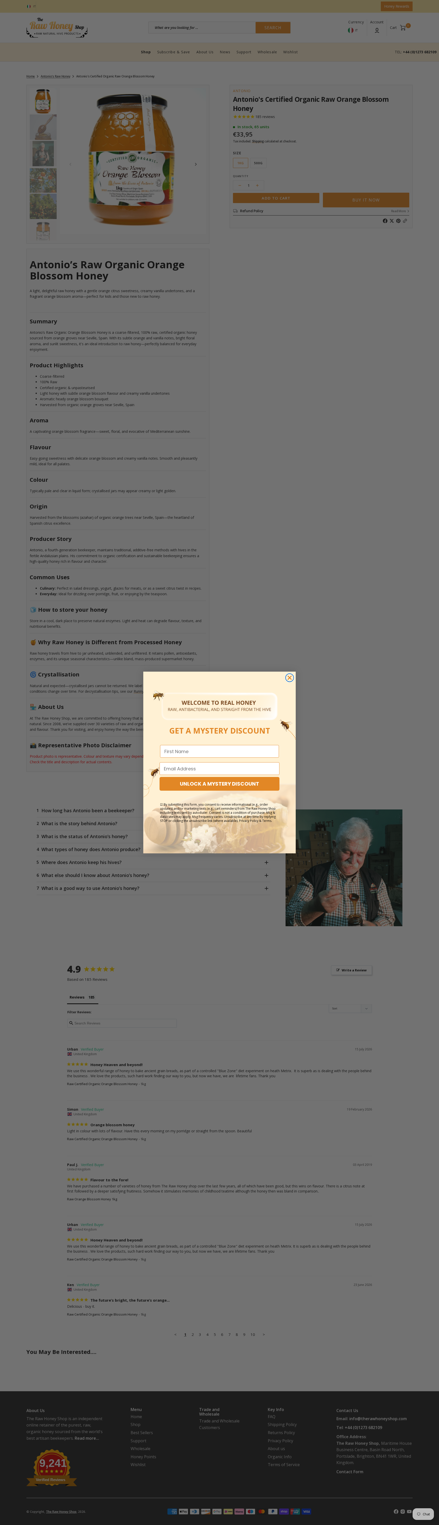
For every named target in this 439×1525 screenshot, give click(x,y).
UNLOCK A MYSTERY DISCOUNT (219, 783)
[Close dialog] (290, 678)
